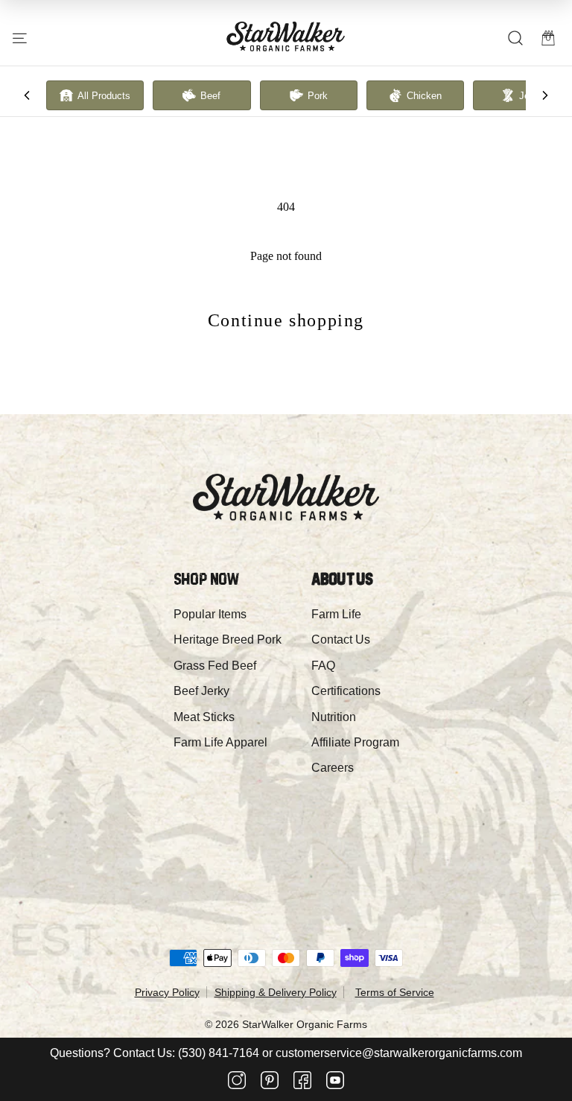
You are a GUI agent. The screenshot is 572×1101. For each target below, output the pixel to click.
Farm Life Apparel (220, 742)
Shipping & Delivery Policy (275, 992)
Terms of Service (394, 992)
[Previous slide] (27, 95)
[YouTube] (335, 1081)
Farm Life (336, 614)
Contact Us (340, 639)
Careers (332, 767)
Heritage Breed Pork (228, 639)
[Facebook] (302, 1081)
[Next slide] (545, 95)
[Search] (515, 38)
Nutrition (333, 717)
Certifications (346, 691)
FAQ (323, 665)
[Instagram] (237, 1081)
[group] (95, 95)
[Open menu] (20, 38)
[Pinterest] (270, 1081)
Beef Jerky (201, 691)
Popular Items (210, 614)
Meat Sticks (204, 717)
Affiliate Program (355, 742)
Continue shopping (286, 320)
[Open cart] (548, 38)
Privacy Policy (167, 992)
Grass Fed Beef (215, 665)
